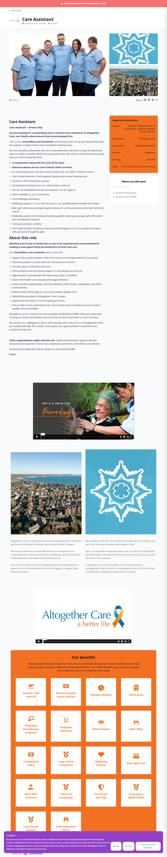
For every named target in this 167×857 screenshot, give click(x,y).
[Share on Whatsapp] (156, 100)
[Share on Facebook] (145, 100)
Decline (128, 846)
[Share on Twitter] (152, 100)
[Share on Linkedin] (149, 100)
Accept (116, 846)
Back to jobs (16, 10)
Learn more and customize (148, 846)
